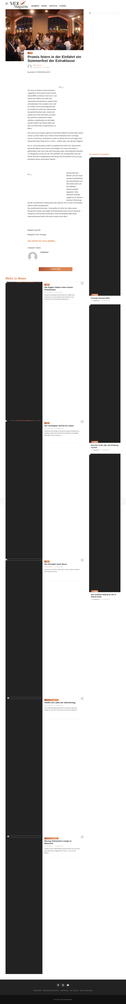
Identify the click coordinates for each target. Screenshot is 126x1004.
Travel (44, 6)
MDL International (86, 990)
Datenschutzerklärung (51, 990)
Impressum (37, 990)
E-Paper (62, 6)
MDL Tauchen (74, 990)
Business (35, 6)
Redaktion (39, 65)
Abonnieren (64, 990)
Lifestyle (53, 6)
